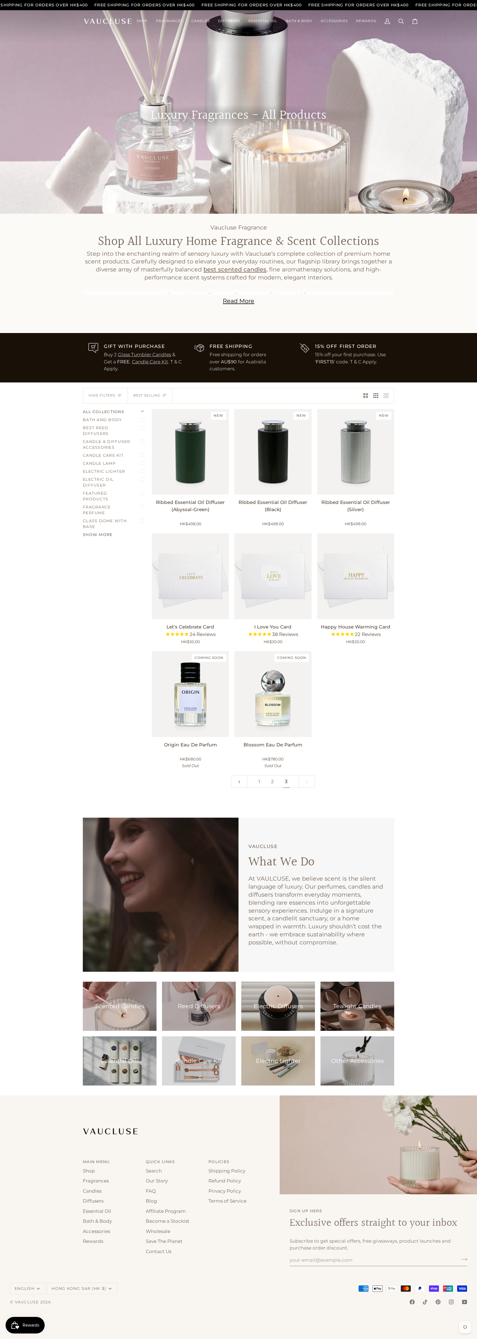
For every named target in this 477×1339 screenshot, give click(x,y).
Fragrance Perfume (97, 510)
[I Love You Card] (272, 576)
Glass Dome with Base (105, 523)
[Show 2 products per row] (366, 395)
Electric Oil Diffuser (98, 482)
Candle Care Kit (150, 362)
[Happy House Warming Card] (355, 576)
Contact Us (158, 1251)
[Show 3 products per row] (376, 395)
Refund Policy (224, 1181)
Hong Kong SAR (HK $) (79, 1288)
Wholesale (158, 1231)
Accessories (96, 1231)
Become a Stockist (167, 1221)
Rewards (93, 1241)
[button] (142, 21)
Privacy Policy (224, 1191)
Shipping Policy (226, 1171)
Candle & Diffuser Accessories (106, 444)
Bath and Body (102, 419)
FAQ (151, 1191)
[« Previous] (239, 781)
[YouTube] (464, 1302)
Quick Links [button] (160, 1161)
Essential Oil (97, 1211)
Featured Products (95, 496)
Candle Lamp (99, 463)
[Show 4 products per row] (387, 395)
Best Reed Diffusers (95, 430)
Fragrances (96, 1181)
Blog (151, 1201)
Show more (97, 534)
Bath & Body (97, 1221)
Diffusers (93, 1201)
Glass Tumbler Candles (144, 354)
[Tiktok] (425, 1302)
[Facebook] (412, 1302)
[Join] (462, 1259)
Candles (92, 1191)
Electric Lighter (104, 471)
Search (154, 1171)
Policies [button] (218, 1161)
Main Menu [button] (96, 1161)
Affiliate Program (166, 1211)
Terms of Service (227, 1201)
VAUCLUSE (27, 1302)
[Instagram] (451, 1302)
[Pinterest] (438, 1302)
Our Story (157, 1181)
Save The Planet (164, 1241)
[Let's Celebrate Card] (190, 576)
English (25, 1288)
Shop (89, 1171)
